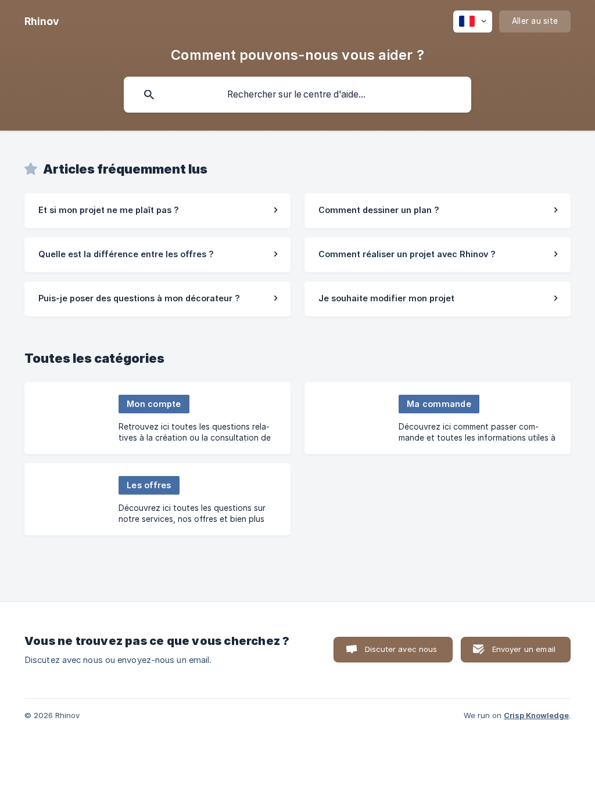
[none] (41, 21)
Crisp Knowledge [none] (536, 715)
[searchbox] (297, 95)
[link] (157, 210)
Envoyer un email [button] (523, 649)
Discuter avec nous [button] (401, 649)
